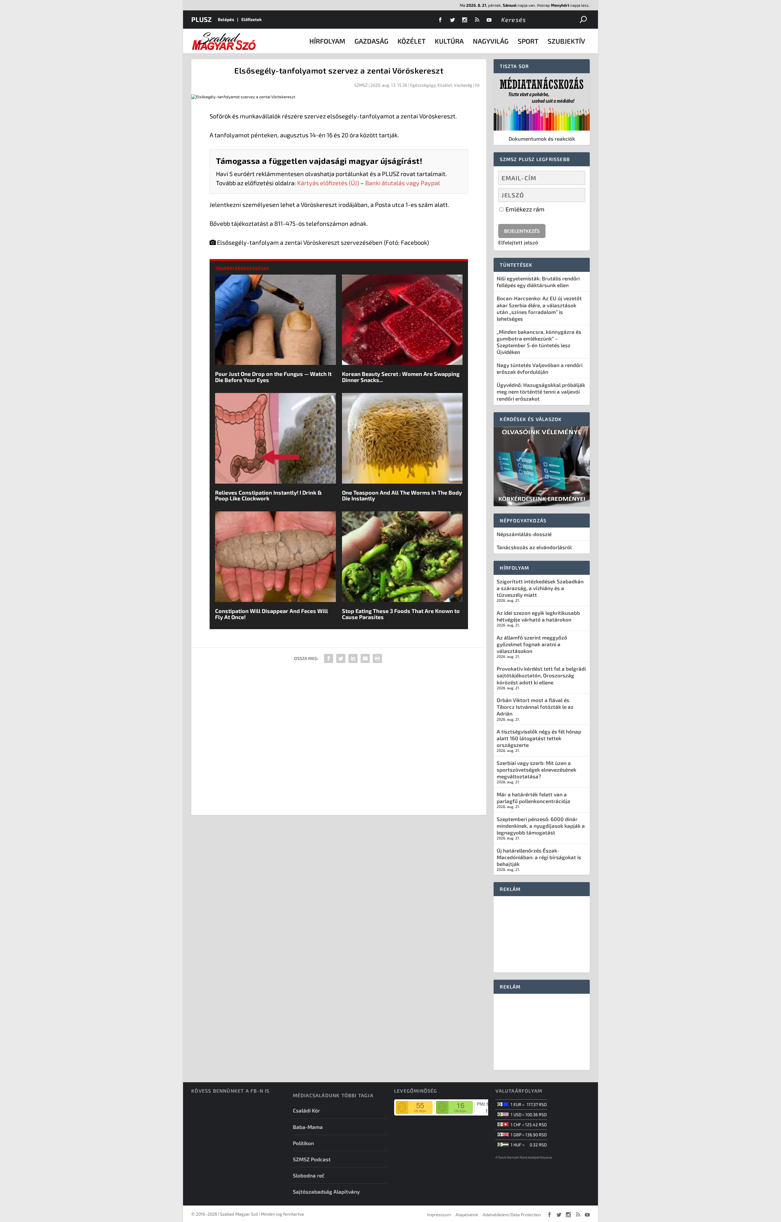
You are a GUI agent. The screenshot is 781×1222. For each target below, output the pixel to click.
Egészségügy (423, 85)
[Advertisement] (338, 741)
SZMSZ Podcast (312, 1159)
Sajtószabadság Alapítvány (326, 1191)
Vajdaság (463, 85)
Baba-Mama (308, 1127)
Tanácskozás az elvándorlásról (534, 547)
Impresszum (439, 1214)
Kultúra (449, 40)
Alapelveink (466, 1214)
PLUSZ (201, 19)
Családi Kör (306, 1110)
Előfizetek (251, 19)
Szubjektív (566, 40)
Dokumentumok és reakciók (542, 138)
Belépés (226, 19)
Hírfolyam (327, 40)
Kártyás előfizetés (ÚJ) (328, 182)
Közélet (412, 40)
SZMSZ (361, 85)
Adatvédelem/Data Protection (512, 1214)
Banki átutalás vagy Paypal (402, 182)
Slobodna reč (309, 1175)
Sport (528, 40)
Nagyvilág (491, 40)
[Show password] (575, 195)
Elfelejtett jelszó (518, 242)
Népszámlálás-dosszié (524, 534)
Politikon (303, 1143)
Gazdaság (371, 40)
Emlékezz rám (524, 209)
